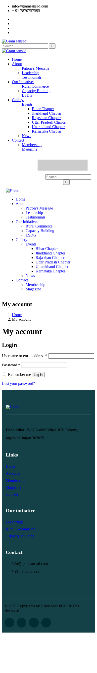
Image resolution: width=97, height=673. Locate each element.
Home (17, 315)
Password (11, 365)
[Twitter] (57, 165)
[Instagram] (67, 165)
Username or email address (24, 356)
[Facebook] (48, 165)
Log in (38, 375)
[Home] (12, 191)
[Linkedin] (77, 165)
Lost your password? (18, 383)
